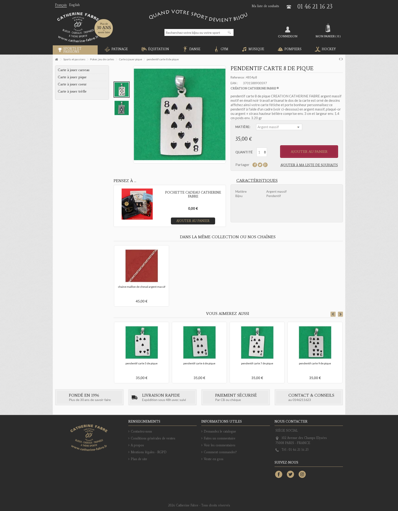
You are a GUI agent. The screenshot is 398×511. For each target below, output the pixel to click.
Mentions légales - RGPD (149, 452)
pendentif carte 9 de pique (315, 363)
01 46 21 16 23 (315, 6)
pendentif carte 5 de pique (142, 363)
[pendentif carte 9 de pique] (315, 342)
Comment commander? (220, 452)
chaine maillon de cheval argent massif (141, 286)
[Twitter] (290, 474)
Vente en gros (213, 459)
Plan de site (139, 459)
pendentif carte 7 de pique (257, 363)
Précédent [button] (134, 115)
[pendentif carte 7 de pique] (257, 342)
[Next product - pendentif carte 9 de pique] (342, 58)
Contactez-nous (141, 431)
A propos (137, 445)
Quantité (244, 152)
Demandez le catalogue (220, 431)
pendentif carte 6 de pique (199, 363)
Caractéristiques (257, 180)
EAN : (234, 83)
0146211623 (302, 400)
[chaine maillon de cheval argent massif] (141, 266)
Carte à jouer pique (72, 77)
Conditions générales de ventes (153, 438)
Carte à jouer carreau (73, 70)
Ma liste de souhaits (265, 6)
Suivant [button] (225, 115)
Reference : (238, 77)
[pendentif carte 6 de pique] (199, 342)
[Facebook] (279, 474)
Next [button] (340, 314)
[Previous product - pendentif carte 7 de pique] (339, 58)
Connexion (287, 36)
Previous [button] (333, 314)
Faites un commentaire (219, 438)
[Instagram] (302, 474)
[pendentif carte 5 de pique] (141, 342)
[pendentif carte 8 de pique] (122, 89)
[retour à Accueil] (56, 59)
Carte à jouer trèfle (72, 91)
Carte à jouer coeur (72, 84)
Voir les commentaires (219, 445)
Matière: (243, 127)
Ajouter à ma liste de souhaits (309, 165)
